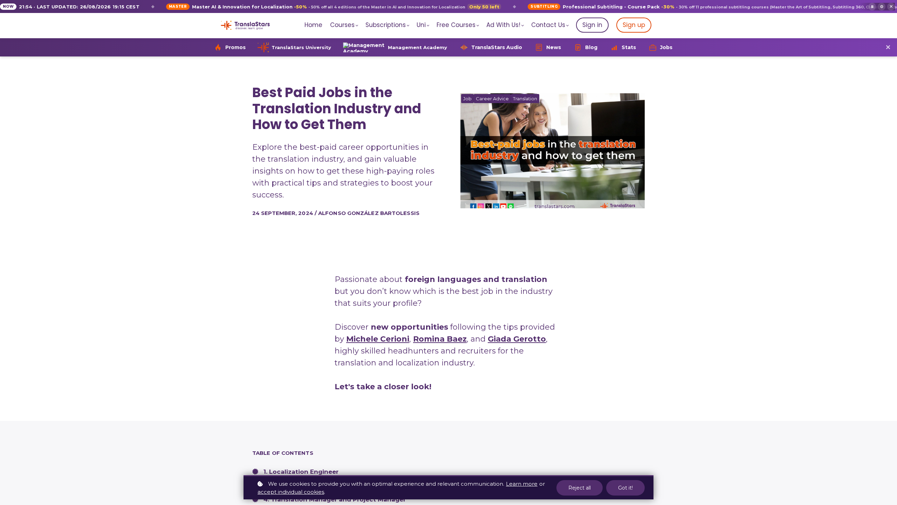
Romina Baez (440, 339)
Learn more (521, 483)
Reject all (579, 488)
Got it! (625, 488)
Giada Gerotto (517, 339)
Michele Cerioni (377, 339)
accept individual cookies (291, 492)
